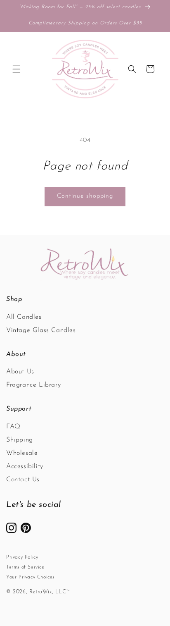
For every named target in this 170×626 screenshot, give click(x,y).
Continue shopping (85, 196)
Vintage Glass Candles (41, 330)
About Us (20, 371)
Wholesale (22, 453)
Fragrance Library (33, 385)
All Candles (24, 317)
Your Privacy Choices (30, 577)
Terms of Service (25, 567)
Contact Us (23, 479)
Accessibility (24, 466)
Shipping (19, 440)
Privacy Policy (22, 557)
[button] (16, 69)
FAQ (13, 426)
